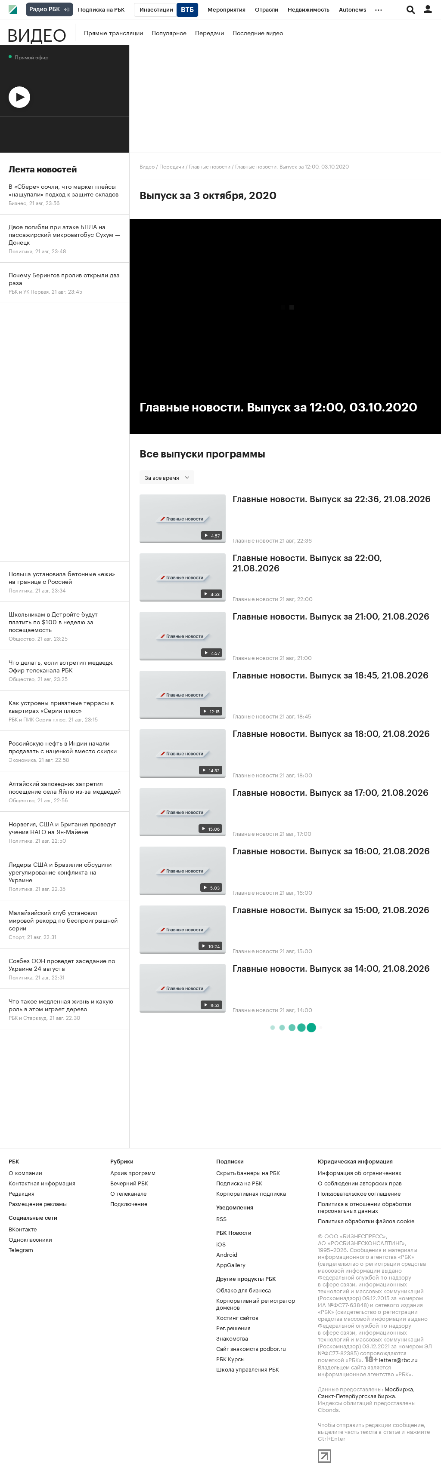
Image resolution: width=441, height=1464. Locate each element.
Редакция (21, 1192)
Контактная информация (42, 1182)
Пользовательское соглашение (359, 1192)
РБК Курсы (230, 1358)
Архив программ (132, 1172)
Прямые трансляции (113, 32)
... (378, 8)
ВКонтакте (23, 1228)
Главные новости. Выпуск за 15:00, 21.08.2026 (331, 910)
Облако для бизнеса (243, 1289)
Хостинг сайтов (237, 1317)
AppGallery (230, 1264)
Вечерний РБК (129, 1182)
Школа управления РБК (247, 1368)
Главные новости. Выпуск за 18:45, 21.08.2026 (331, 676)
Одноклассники (30, 1238)
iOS (221, 1243)
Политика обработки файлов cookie (366, 1220)
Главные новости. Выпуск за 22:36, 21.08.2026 (332, 499)
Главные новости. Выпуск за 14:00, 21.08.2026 (331, 969)
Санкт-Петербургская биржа (356, 1395)
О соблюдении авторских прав (360, 1182)
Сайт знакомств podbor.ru (251, 1348)
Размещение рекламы (38, 1203)
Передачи (209, 32)
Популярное (169, 32)
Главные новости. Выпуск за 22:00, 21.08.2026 (307, 563)
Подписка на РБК (239, 1182)
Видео (36, 32)
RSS (221, 1218)
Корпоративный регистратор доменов (255, 1303)
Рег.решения (233, 1327)
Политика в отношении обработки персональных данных (364, 1206)
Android (226, 1253)
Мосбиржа (399, 1388)
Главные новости (209, 166)
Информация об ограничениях (359, 1172)
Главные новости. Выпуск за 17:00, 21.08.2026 (331, 793)
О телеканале (128, 1192)
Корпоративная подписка (251, 1192)
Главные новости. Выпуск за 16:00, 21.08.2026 (331, 851)
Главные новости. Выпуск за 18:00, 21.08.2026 (331, 734)
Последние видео (258, 32)
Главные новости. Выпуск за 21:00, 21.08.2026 (331, 617)
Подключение (128, 1203)
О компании (25, 1172)
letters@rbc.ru (398, 1359)
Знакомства (232, 1337)
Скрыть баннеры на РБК (248, 1172)
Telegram (21, 1249)
